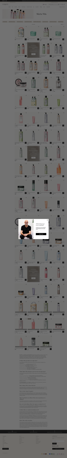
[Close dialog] (47, 220)
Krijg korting (41, 234)
